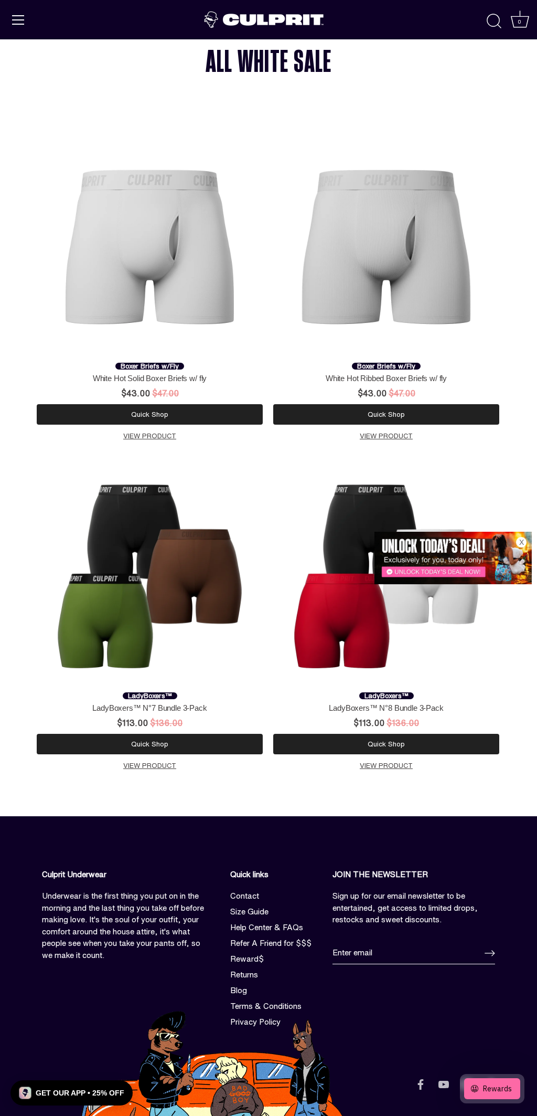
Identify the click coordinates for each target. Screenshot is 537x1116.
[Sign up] (490, 952)
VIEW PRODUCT (149, 436)
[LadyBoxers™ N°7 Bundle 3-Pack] (150, 577)
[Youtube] (443, 1084)
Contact (244, 896)
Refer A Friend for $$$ (271, 943)
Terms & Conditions (266, 1006)
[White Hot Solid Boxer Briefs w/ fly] (150, 247)
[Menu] (18, 19)
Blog (238, 990)
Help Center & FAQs (266, 927)
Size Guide (249, 911)
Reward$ (247, 959)
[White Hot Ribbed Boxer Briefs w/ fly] (386, 247)
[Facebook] (420, 1084)
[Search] (494, 21)
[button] (71, 1093)
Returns (244, 974)
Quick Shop (149, 414)
